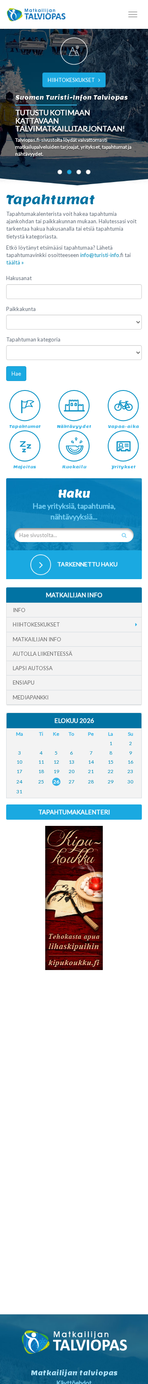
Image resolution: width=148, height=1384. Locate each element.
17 (19, 771)
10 (19, 762)
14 (91, 762)
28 (91, 781)
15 (110, 762)
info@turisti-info (99, 255)
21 (91, 771)
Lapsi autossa (33, 668)
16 (130, 762)
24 (19, 781)
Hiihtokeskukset (36, 624)
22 (110, 771)
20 (71, 771)
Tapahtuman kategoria (33, 339)
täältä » (15, 262)
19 (56, 771)
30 (130, 781)
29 (110, 781)
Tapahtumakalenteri (74, 812)
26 (56, 781)
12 (56, 762)
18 (41, 771)
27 (71, 781)
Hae (16, 373)
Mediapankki (31, 697)
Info (19, 610)
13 (71, 762)
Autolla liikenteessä (42, 654)
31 (19, 791)
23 (130, 771)
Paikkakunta (21, 309)
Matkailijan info (37, 639)
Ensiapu (24, 682)
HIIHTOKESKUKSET (71, 80)
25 (41, 781)
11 (41, 762)
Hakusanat (19, 278)
